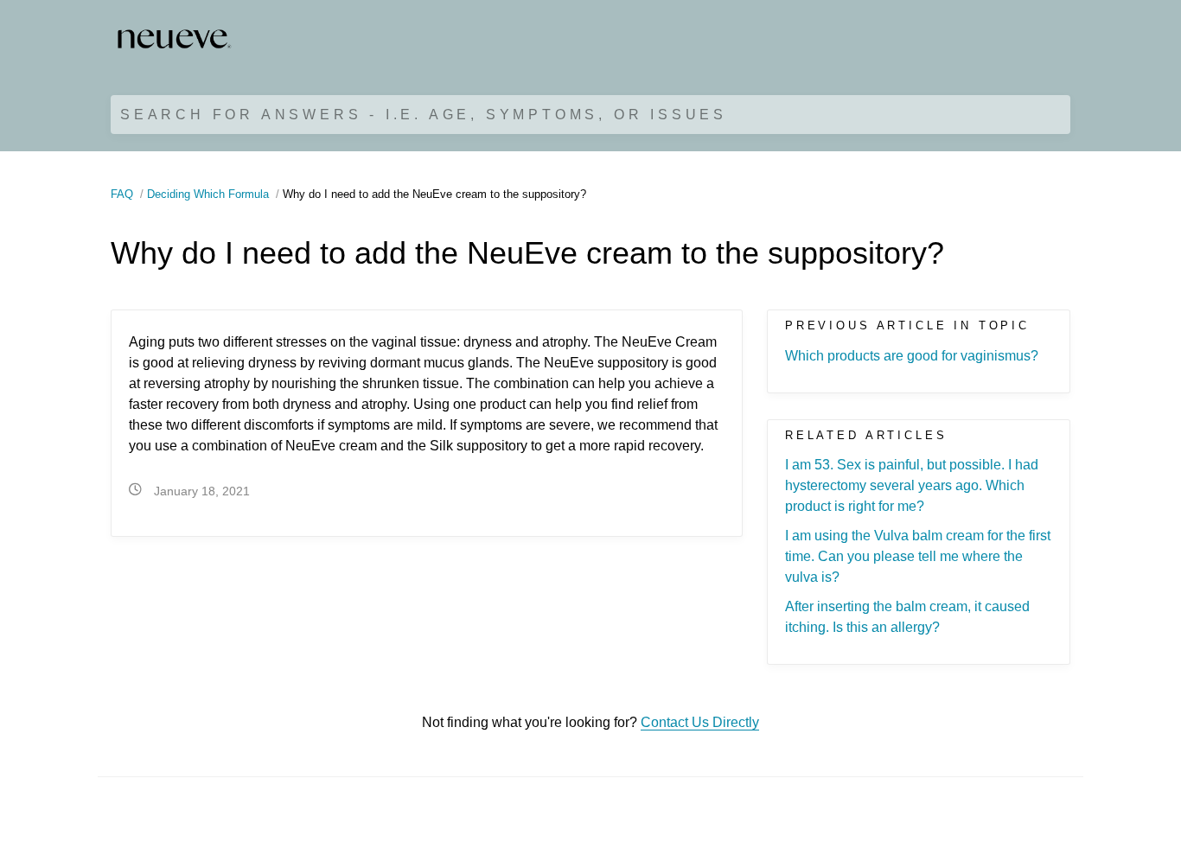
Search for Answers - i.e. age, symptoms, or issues (423, 114)
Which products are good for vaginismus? (911, 355)
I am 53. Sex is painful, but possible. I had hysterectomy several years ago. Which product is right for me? (911, 485)
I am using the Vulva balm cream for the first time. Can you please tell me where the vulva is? (917, 556)
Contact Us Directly (700, 722)
